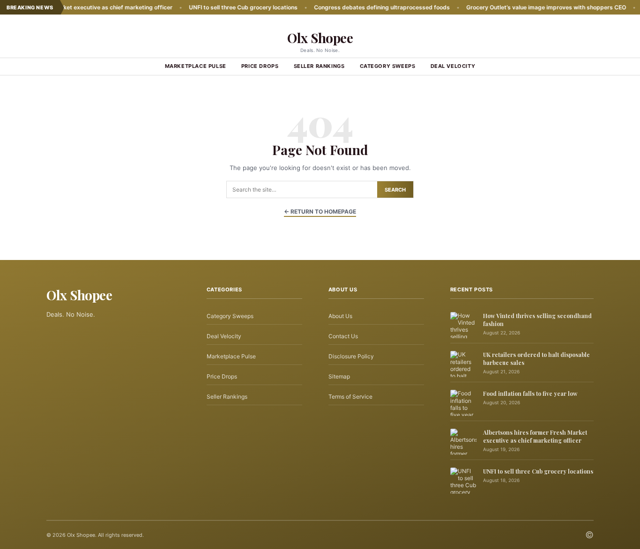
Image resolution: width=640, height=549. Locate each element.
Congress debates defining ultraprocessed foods (363, 7)
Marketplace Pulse (195, 66)
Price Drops (260, 66)
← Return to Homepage (320, 211)
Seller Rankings (319, 66)
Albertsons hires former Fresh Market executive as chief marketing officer (535, 436)
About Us (340, 315)
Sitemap (339, 376)
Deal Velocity (453, 66)
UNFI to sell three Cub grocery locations (224, 7)
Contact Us (343, 336)
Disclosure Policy (351, 356)
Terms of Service (350, 396)
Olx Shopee (320, 37)
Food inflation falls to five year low (530, 393)
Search (395, 189)
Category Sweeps (388, 66)
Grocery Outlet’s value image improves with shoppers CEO (527, 7)
